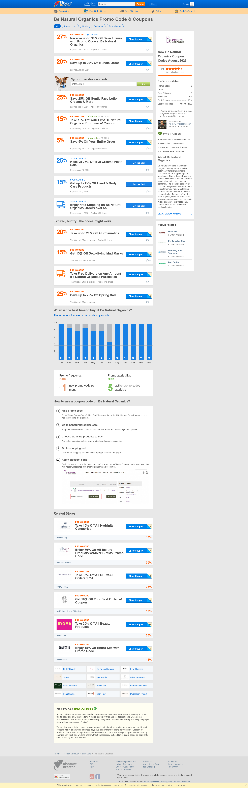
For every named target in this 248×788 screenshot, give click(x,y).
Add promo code (123, 769)
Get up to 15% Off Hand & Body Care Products (93, 185)
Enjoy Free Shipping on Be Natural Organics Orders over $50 (95, 206)
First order (98, 26)
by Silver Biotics (64, 562)
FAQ (92, 764)
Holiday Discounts (124, 764)
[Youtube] (92, 776)
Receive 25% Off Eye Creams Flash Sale (96, 163)
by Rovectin (62, 660)
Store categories (175, 764)
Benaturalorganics (169, 214)
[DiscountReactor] (63, 4)
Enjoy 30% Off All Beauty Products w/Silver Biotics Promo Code (99, 553)
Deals (85, 26)
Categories (64, 11)
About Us (94, 761)
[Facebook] (98, 776)
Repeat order (115, 26)
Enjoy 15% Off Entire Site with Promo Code (97, 649)
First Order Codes (97, 11)
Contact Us (147, 761)
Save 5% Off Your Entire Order (92, 141)
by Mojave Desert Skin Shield (70, 611)
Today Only (173, 767)
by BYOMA (61, 635)
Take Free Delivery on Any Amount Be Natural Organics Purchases (95, 275)
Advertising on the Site (126, 761)
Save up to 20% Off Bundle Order (94, 63)
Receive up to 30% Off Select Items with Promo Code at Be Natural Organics (96, 41)
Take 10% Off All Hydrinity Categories (94, 527)
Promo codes (70, 26)
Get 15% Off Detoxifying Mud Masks (96, 253)
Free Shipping (131, 11)
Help (92, 767)
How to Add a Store (150, 764)
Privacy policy (166, 782)
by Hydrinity (62, 537)
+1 (150, 49)
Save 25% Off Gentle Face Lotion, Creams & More (94, 100)
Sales (158, 11)
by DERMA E (62, 587)
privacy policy (181, 785)
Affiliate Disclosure (182, 782)
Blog (153, 4)
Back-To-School (187, 11)
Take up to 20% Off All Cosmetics (94, 233)
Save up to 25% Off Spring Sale (93, 295)
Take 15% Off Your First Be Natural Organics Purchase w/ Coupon (95, 121)
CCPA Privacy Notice (125, 767)
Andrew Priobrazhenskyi (180, 124)
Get (143, 84)
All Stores (172, 761)
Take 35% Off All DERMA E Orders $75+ (95, 576)
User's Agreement (151, 782)
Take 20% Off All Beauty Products (92, 625)
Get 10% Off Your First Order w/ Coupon (98, 600)
